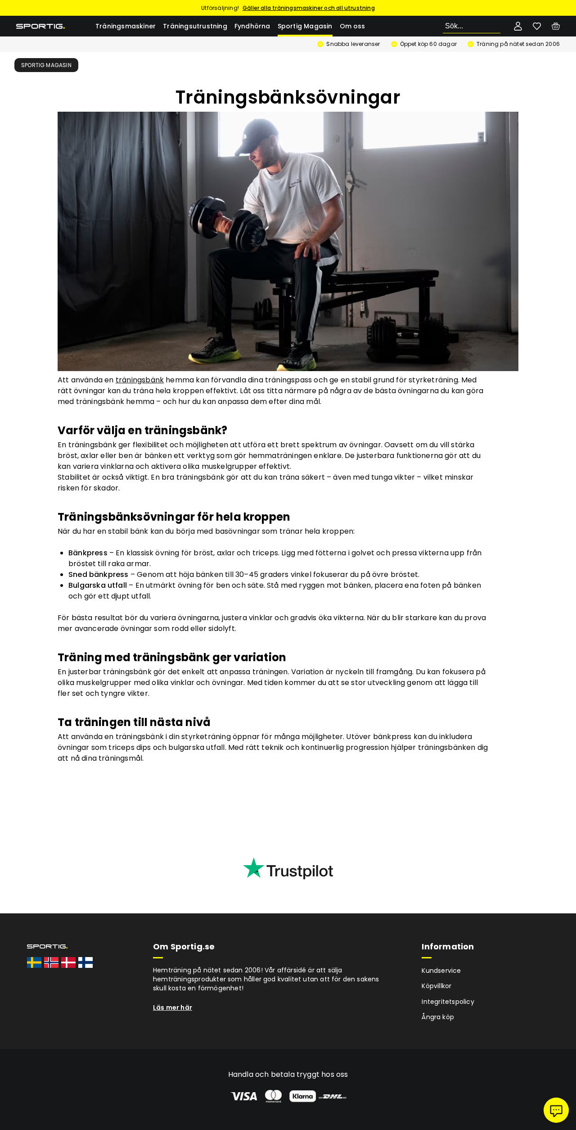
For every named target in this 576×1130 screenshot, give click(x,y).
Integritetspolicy (448, 1001)
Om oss (352, 26)
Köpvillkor (436, 985)
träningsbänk (140, 380)
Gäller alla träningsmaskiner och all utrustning (309, 8)
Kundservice (441, 970)
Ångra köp (438, 1016)
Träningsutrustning (195, 26)
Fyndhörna (252, 26)
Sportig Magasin (305, 26)
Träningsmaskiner (125, 26)
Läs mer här (172, 1007)
